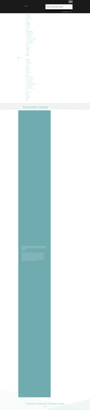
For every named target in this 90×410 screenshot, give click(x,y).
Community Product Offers (31, 39)
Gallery (27, 54)
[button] (58, 3)
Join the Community (30, 33)
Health (28, 21)
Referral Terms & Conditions (32, 38)
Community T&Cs (29, 42)
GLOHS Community (29, 31)
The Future (28, 97)
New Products (29, 17)
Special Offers (29, 18)
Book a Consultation (30, 85)
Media (28, 30)
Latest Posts (29, 46)
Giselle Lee (28, 51)
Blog (26, 89)
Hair (27, 19)
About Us (27, 93)
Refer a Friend (29, 35)
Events (28, 26)
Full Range (28, 60)
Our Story (28, 50)
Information (28, 23)
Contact (27, 55)
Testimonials (29, 27)
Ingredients (28, 25)
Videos (28, 29)
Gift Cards (28, 22)
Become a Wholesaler (30, 43)
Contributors (29, 47)
